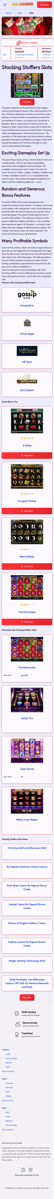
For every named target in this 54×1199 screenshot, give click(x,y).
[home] (22, 7)
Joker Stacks (27, 768)
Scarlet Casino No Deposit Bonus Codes (27, 906)
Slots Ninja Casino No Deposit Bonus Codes (27, 887)
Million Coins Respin (27, 819)
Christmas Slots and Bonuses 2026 (27, 847)
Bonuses (9, 1087)
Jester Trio (27, 718)
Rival (8, 1067)
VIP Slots (27, 361)
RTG (7, 1112)
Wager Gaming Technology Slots (27, 960)
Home (8, 13)
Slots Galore (27, 390)
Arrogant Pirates (27, 501)
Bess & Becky (27, 556)
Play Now (44, 4)
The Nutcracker (27, 612)
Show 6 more (7, 1100)
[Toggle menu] (4, 4)
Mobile (8, 1096)
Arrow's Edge (11, 1058)
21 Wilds (27, 445)
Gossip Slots (27, 305)
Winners (9, 1083)
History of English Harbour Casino (27, 923)
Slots (20, 13)
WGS (8, 1054)
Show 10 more (8, 1071)
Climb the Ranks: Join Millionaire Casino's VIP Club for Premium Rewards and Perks (27, 983)
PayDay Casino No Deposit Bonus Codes (27, 943)
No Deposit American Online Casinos (27, 866)
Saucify (9, 1062)
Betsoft (9, 1121)
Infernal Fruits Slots (21, 54)
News (4, 1079)
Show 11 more (7, 1129)
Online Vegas (27, 333)
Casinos (5, 1049)
